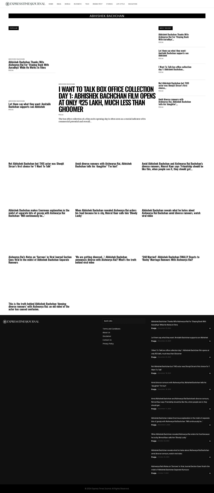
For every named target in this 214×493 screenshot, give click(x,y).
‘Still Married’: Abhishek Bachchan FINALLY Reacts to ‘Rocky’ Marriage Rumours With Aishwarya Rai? (170, 258)
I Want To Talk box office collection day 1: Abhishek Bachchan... (175, 68)
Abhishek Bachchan (17, 59)
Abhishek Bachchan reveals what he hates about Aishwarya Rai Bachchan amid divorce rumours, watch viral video (171, 213)
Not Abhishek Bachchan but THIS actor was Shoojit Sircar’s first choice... (174, 85)
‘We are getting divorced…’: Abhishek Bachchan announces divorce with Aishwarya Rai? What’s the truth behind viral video (105, 259)
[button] (208, 4)
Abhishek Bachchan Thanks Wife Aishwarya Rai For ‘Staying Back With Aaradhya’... (174, 37)
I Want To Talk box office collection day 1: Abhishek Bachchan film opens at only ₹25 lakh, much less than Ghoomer (107, 99)
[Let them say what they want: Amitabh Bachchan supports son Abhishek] (32, 87)
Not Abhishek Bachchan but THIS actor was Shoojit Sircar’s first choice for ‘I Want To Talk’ (36, 164)
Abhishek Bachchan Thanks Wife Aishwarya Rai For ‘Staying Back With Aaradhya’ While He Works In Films (29, 64)
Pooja (11, 70)
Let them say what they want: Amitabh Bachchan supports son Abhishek (30, 105)
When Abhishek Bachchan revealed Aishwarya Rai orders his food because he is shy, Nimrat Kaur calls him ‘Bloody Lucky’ (106, 213)
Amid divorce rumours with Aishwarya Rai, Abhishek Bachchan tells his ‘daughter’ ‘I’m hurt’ (103, 164)
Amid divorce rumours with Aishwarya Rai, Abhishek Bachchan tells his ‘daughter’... (175, 102)
